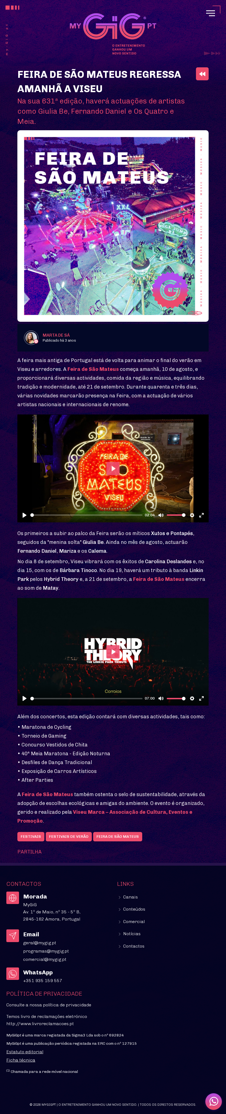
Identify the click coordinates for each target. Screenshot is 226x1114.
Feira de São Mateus (93, 369)
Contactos (133, 946)
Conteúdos (133, 909)
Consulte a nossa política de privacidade (48, 1004)
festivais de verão (68, 836)
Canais (130, 897)
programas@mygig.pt (46, 951)
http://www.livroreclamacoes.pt (40, 1023)
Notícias (131, 933)
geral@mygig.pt (39, 942)
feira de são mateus (117, 836)
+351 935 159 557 (42, 980)
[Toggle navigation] (211, 13)
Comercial (133, 921)
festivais (31, 836)
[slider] (86, 515)
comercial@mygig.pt (44, 959)
